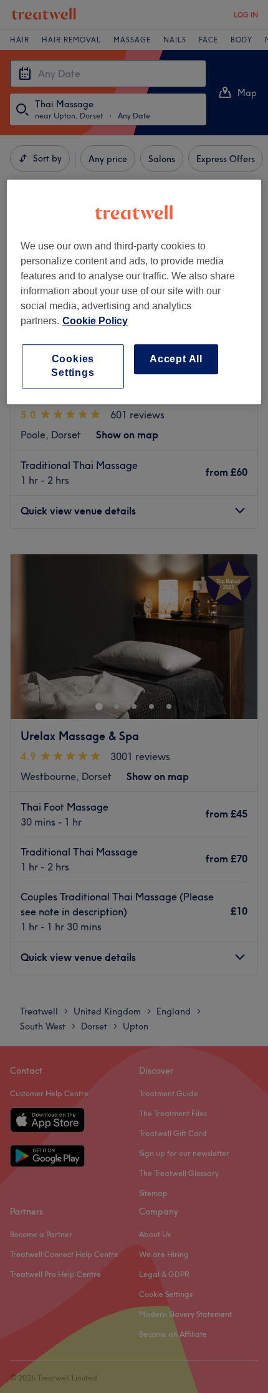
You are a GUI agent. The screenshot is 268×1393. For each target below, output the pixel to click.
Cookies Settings (72, 366)
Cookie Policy (95, 321)
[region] (134, 292)
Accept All (176, 359)
